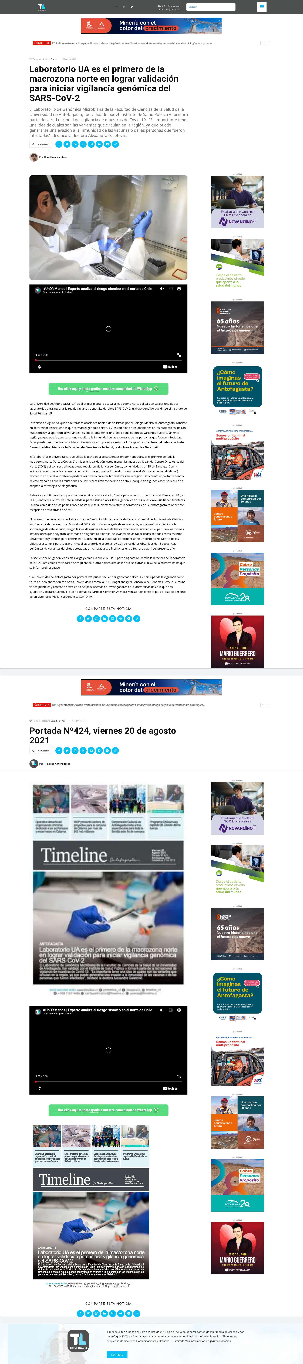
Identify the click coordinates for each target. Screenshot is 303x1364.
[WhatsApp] (75, 144)
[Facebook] (116, 7)
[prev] (262, 43)
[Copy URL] (115, 144)
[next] (268, 43)
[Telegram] (107, 144)
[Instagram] (124, 7)
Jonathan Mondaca (55, 157)
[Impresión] (99, 144)
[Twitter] (132, 7)
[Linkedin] (83, 144)
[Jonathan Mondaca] (34, 157)
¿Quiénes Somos (220, 1341)
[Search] (231, 7)
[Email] (91, 144)
